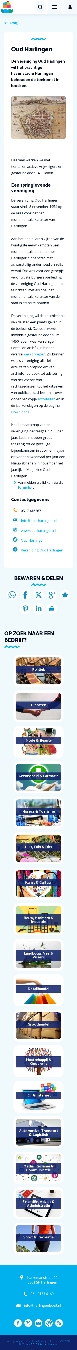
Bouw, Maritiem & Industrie (38, 920)
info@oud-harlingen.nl (39, 520)
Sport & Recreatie (38, 1237)
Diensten (38, 705)
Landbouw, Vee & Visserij (38, 955)
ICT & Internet (38, 1095)
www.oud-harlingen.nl (38, 530)
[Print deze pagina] (51, 608)
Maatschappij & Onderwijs (38, 1062)
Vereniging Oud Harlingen (42, 550)
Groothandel (38, 1024)
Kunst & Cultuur (38, 882)
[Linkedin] (38, 608)
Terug (13, 23)
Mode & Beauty (38, 740)
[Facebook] (25, 595)
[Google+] (51, 595)
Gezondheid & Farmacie (39, 776)
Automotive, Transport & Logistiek (38, 1133)
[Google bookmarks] (65, 595)
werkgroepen (34, 354)
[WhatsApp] (12, 595)
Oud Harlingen (32, 540)
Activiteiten (46, 399)
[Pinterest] (25, 608)
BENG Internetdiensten (44, 1344)
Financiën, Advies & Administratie (38, 1204)
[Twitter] (38, 595)
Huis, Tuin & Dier (38, 847)
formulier (25, 487)
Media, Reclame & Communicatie (38, 1168)
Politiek (38, 669)
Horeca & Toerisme (38, 811)
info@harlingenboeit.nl (42, 1305)
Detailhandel (38, 989)
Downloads (20, 412)
